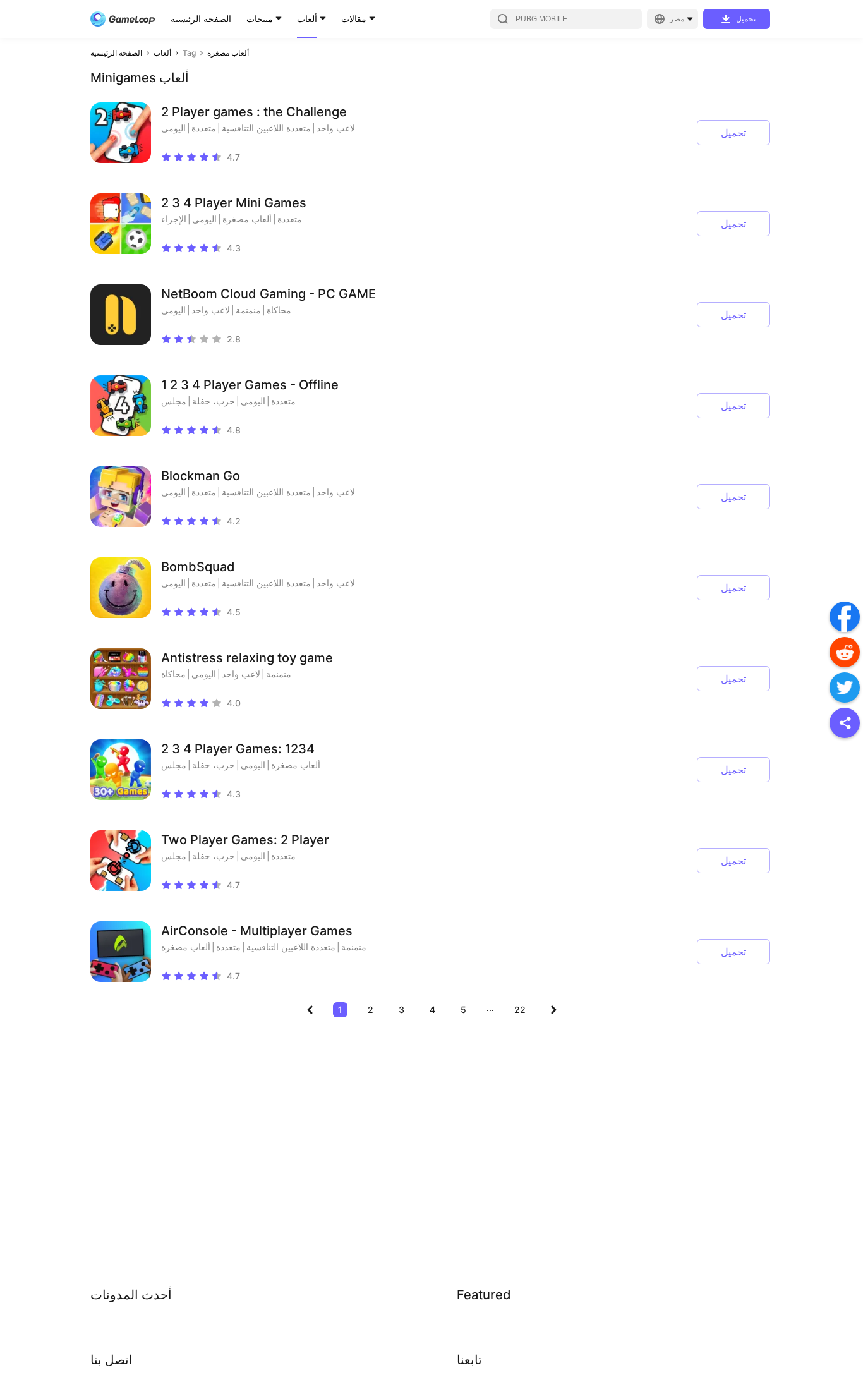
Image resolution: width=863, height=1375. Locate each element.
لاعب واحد (336, 128)
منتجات (259, 18)
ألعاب (307, 18)
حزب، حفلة (213, 401)
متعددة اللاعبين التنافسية (266, 128)
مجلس (173, 401)
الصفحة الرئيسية (201, 18)
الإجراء (173, 219)
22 (520, 1009)
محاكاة (279, 310)
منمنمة (248, 310)
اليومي (173, 128)
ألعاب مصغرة (228, 53)
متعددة (203, 128)
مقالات (353, 18)
